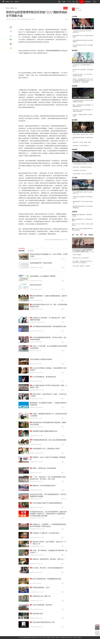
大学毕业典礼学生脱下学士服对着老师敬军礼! (47, 503)
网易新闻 (77, 8)
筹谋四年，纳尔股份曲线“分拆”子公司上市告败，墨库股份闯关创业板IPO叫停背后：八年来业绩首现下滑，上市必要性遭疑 (83, 80)
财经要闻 (74, 50)
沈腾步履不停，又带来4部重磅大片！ (81, 145)
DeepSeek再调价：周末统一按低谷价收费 (82, 173)
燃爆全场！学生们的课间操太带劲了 (44, 485)
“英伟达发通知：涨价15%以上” (80, 170)
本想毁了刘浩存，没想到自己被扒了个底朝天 (83, 134)
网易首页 (7, 1)
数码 (85, 234)
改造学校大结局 (38, 613)
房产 (73, 234)
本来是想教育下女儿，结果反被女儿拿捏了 (46, 448)
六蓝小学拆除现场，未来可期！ (43, 605)
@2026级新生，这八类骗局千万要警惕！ (43, 276)
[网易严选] (69, 1)
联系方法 (44, 637)
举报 (67, 19)
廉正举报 (75, 637)
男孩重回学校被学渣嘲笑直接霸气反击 (45, 431)
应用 (11, 1)
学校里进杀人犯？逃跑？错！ (42, 596)
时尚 (77, 234)
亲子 (81, 234)
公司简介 (40, 637)
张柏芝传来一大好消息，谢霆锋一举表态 (82, 142)
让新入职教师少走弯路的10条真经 (41, 359)
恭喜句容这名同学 (36, 285)
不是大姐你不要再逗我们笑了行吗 (44, 622)
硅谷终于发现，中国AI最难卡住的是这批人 (82, 167)
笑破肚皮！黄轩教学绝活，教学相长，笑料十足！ (49, 559)
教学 (41, 95)
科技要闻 (74, 149)
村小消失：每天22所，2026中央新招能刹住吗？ (48, 568)
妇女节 (34, 32)
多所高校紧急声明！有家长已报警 (41, 263)
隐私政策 (57, 637)
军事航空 (91, 234)
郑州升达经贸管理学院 (53, 50)
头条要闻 (74, 16)
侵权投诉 (79, 637)
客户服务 (53, 637)
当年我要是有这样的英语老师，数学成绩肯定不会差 (49, 326)
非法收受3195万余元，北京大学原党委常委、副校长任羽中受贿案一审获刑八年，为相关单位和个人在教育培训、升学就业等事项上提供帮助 (48, 514)
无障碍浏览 (16, 1)
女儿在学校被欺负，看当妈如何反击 (44, 377)
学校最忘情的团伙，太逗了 (41, 587)
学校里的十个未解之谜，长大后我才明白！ (46, 533)
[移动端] (59, 1)
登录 (82, 1)
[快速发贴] (11, 27)
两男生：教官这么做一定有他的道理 (44, 468)
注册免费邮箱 (87, 1)
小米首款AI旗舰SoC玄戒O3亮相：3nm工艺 (82, 163)
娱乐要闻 (74, 120)
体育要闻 (74, 86)
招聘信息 (49, 637)
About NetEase (35, 637)
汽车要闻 (74, 177)
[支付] (74, 1)
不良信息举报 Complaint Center (66, 637)
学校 (46, 32)
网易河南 (12, 8)
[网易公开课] (64, 1)
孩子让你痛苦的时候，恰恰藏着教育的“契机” (47, 579)
